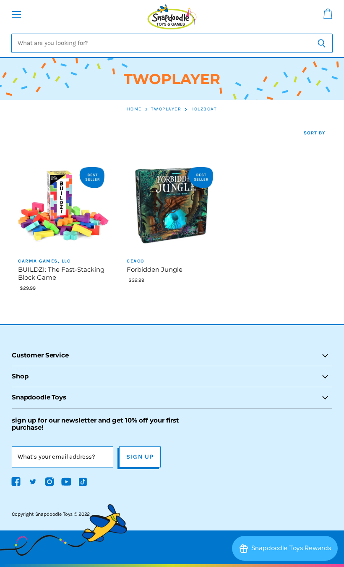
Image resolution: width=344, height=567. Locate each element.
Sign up (140, 456)
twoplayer (166, 109)
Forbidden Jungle (154, 269)
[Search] (321, 43)
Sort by (315, 133)
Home (134, 109)
